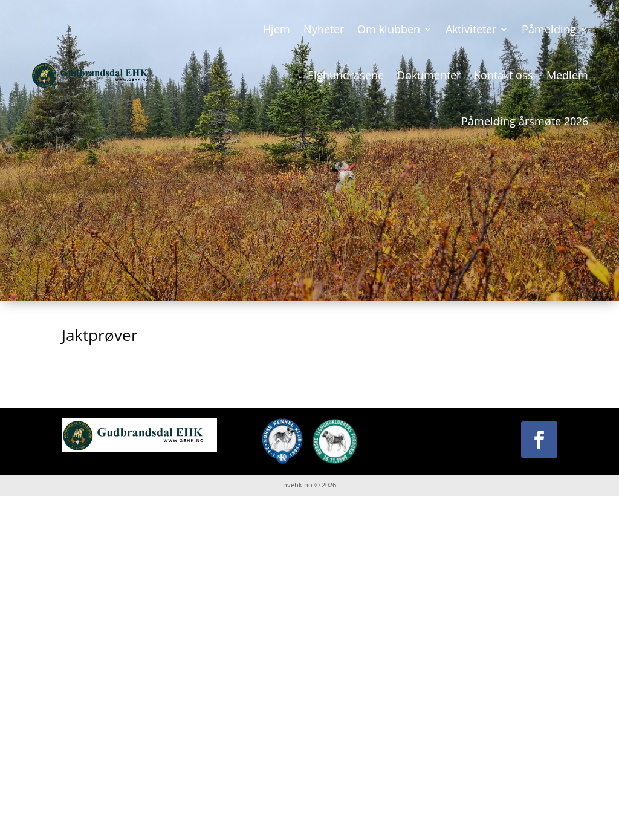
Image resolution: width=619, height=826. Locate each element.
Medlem (567, 75)
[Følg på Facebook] (539, 439)
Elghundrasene (346, 75)
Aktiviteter (471, 29)
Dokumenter (429, 75)
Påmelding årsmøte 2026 (524, 121)
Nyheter (323, 29)
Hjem (276, 29)
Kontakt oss (503, 75)
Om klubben (388, 29)
